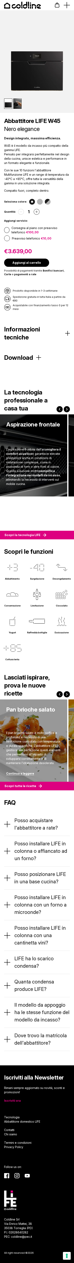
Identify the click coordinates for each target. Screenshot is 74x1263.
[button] (57, 5)
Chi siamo (10, 1134)
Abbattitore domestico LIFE (22, 1121)
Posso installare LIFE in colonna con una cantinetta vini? (40, 935)
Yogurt (12, 632)
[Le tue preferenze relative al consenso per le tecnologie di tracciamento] (67, 1256)
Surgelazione (37, 579)
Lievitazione (37, 605)
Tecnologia (12, 1117)
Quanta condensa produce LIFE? (34, 985)
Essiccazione (62, 632)
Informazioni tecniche (22, 333)
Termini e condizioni (17, 1142)
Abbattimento (12, 579)
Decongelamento (62, 579)
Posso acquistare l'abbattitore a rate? (36, 824)
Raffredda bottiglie (37, 632)
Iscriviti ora (12, 1100)
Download (18, 357)
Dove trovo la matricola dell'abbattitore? (40, 1039)
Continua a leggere (20, 773)
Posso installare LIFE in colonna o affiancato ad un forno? (40, 851)
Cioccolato (62, 605)
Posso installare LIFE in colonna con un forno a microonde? (40, 904)
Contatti (9, 1130)
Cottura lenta (12, 659)
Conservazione (12, 605)
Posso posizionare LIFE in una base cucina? (40, 878)
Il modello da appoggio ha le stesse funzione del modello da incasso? (41, 1012)
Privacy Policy (13, 1147)
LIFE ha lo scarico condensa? (34, 962)
